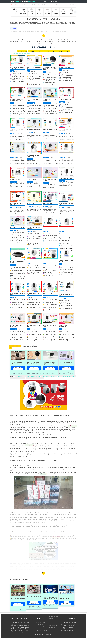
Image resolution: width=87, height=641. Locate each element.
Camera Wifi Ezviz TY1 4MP (65, 99)
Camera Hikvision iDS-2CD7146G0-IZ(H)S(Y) (66, 376)
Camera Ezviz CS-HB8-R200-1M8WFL (49, 228)
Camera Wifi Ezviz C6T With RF (17, 227)
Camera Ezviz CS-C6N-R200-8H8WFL (65, 228)
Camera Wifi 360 (40, 624)
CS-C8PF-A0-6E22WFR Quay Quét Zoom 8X (34, 100)
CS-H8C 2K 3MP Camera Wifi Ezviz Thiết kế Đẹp (17, 68)
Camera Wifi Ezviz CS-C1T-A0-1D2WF (49, 326)
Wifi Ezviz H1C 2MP (31, 203)
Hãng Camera (32, 4)
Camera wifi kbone (53, 623)
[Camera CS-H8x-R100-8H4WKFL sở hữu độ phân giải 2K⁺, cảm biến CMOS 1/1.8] (50, 253)
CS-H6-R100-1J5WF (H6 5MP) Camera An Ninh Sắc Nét (16, 100)
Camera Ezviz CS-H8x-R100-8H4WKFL (49, 260)
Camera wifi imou (52, 620)
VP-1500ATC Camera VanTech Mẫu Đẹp (49, 376)
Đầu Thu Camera (50, 4)
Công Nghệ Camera (60, 4)
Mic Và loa (20, 51)
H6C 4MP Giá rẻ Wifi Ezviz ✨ (65, 67)
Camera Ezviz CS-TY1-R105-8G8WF (49, 294)
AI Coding (60, 51)
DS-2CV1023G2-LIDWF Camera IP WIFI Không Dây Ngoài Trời (28, 376)
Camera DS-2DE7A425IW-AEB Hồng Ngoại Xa (35, 378)
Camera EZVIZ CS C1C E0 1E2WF (33, 129)
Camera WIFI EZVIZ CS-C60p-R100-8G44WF (34, 260)
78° (28, 51)
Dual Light (25, 51)
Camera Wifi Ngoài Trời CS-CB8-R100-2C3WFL (17, 326)
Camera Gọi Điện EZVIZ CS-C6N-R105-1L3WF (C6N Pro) (33, 156)
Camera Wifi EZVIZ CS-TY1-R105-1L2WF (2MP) (66, 261)
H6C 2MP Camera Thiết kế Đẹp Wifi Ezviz (49, 180)
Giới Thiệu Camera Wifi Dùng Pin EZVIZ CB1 (33, 363)
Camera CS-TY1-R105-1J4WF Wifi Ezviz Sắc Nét (17, 130)
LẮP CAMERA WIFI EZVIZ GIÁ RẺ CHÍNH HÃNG (20, 53)
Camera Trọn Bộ (41, 4)
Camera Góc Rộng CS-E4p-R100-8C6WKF (17, 262)
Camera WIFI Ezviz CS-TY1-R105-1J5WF (34, 294)
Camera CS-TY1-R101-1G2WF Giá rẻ (66, 154)
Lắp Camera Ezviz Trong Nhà (43, 47)
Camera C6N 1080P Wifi (15, 179)
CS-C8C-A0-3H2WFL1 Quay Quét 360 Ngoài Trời (34, 228)
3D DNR (68, 51)
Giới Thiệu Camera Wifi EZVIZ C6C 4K (17, 363)
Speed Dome (55, 51)
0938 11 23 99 (18, 1)
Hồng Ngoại (33, 51)
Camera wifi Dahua (53, 625)
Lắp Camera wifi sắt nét (41, 630)
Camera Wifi (25, 4)
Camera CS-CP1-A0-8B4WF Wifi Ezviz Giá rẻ (66, 204)
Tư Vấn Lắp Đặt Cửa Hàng (18, 598)
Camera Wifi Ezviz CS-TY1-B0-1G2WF (17, 154)
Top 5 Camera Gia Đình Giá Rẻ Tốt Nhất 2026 (66, 598)
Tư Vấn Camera (70, 4)
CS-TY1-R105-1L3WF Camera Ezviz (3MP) (17, 294)
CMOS (45, 51)
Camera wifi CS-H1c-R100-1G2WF (50, 129)
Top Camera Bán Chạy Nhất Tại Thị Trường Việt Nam (50, 597)
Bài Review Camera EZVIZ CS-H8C (66, 363)
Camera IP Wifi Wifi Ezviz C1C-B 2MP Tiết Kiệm (17, 204)
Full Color (38, 51)
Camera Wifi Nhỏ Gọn (41, 622)
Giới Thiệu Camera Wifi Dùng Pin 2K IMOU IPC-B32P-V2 (50, 363)
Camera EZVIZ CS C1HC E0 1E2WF (66, 178)
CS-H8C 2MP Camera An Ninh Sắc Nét (34, 68)
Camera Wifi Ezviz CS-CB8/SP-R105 (65, 295)
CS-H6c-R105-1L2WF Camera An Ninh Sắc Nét (66, 130)
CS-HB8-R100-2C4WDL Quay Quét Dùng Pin (50, 100)
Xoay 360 (49, 51)
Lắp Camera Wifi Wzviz (54, 616)
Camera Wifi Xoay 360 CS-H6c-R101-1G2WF (49, 154)
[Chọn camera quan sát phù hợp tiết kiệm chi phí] (75, 12)
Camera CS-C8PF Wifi (47, 203)
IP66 (64, 51)
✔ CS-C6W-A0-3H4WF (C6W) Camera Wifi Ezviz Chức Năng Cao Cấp (49, 68)
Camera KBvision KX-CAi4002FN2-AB (17, 378)
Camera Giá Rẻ (31, 1)
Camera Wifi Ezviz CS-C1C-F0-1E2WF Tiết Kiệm (65, 326)
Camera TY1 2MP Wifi (31, 179)
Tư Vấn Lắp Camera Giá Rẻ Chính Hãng (34, 597)
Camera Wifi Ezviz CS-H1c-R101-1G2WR (34, 326)
